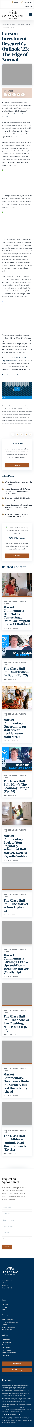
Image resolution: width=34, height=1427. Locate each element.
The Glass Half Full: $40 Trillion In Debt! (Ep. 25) (16, 672)
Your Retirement (7, 1345)
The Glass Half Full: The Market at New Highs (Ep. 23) (16, 905)
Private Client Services (9, 1330)
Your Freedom (6, 1350)
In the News (5, 1355)
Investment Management (10, 1322)
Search (16, 2)
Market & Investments (9, 1353)
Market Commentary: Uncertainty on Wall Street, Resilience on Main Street (18, 507)
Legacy (4, 1324)
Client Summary (17, 1370)
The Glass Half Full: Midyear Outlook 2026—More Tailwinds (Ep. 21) (15, 1143)
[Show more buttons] (30, 397)
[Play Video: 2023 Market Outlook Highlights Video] (17, 389)
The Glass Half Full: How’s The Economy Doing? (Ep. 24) (16, 515)
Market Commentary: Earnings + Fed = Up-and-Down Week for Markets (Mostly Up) (16, 963)
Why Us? (5, 1307)
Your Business (6, 1342)
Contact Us (17, 465)
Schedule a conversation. (11, 375)
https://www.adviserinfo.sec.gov (11, 1407)
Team (3, 1310)
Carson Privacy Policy (7, 1414)
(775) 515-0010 (28, 2)
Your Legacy (6, 1347)
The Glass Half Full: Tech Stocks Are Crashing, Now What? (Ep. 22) (16, 1023)
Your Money (6, 1339)
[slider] (17, 397)
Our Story (5, 1304)
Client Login (28, 6)
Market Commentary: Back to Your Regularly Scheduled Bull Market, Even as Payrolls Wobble (15, 846)
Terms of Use (16, 1414)
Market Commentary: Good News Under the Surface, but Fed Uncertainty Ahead (17, 1083)
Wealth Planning (7, 1319)
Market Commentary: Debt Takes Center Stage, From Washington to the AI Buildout (18, 491)
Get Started (17, 555)
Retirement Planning (8, 1327)
